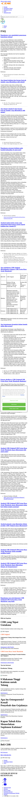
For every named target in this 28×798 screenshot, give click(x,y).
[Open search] (1, 15)
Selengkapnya (4, 647)
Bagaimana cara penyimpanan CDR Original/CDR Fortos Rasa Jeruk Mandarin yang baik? (12, 599)
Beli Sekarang (4, 752)
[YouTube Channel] (5, 785)
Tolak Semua (14, 404)
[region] (14, 399)
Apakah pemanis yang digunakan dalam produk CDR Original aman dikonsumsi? (14, 524)
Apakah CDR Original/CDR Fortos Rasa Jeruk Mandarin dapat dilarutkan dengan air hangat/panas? (14, 565)
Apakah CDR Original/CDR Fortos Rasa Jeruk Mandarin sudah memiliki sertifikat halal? (14, 551)
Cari (2, 16)
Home (5, 26)
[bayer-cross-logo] (3, 23)
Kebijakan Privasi (8, 791)
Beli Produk (11, 647)
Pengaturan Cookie (14, 400)
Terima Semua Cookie (14, 408)
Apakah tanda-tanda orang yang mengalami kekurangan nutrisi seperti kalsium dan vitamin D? (13, 224)
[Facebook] (5, 780)
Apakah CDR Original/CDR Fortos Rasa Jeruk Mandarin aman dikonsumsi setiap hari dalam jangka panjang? (14, 505)
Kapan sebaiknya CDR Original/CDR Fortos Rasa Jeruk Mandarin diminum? (13, 380)
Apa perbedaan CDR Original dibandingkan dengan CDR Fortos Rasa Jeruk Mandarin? (14, 269)
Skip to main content (6, 1)
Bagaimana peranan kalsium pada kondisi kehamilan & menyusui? (12, 149)
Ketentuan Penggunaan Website (11, 793)
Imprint (5, 794)
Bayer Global (7, 790)
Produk (5, 7)
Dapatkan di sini (8, 9)
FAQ (5, 11)
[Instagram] (5, 782)
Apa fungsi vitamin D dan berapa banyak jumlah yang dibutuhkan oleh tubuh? (13, 110)
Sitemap (6, 789)
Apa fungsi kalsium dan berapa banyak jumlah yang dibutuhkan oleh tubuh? (13, 81)
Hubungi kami (7, 12)
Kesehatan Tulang (8, 8)
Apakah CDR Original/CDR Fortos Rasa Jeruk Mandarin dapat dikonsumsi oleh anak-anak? (14, 449)
